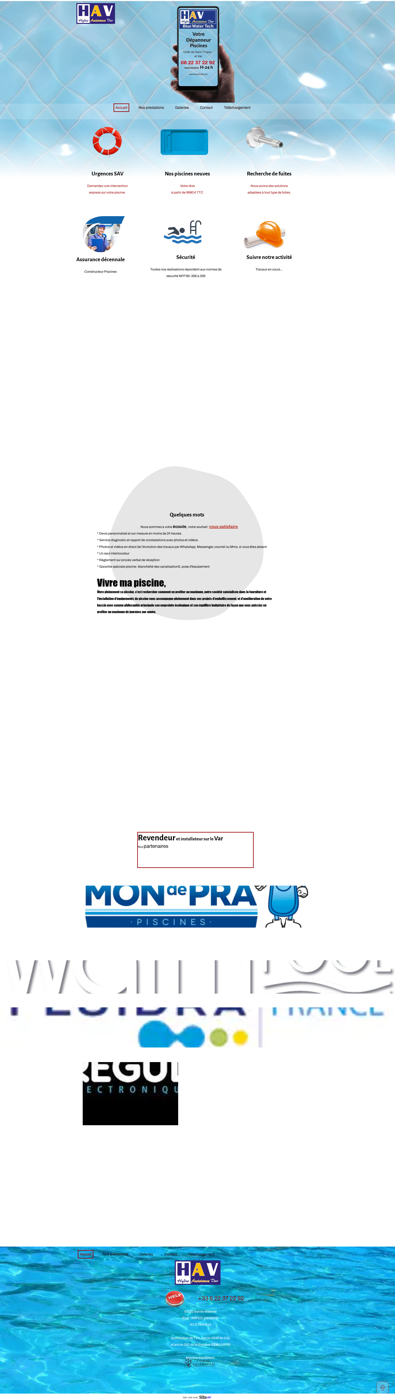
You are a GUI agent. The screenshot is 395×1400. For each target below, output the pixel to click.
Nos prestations (151, 108)
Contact (206, 108)
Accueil (121, 108)
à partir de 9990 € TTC (187, 192)
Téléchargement (237, 108)
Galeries (182, 108)
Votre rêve (187, 186)
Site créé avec (191, 1397)
